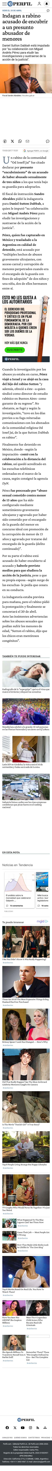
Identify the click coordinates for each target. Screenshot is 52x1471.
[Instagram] (30, 1428)
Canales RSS (7, 1438)
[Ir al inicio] (19, 3)
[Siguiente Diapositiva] (47, 889)
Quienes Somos (20, 1438)
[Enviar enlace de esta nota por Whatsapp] (20, 141)
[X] (14, 1428)
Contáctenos (34, 1438)
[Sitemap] (45, 1428)
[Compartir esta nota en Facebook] (5, 141)
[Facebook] (7, 1428)
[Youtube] (22, 1428)
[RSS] (38, 1428)
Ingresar (39, 4)
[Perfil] (26, 1421)
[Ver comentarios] (47, 11)
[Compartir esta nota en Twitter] (12, 141)
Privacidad (45, 1438)
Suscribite (15, 349)
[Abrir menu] (4, 3)
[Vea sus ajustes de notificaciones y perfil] (47, 4)
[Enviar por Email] (27, 141)
